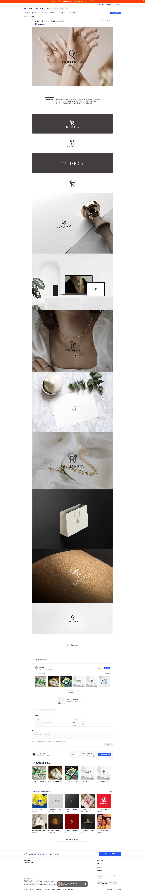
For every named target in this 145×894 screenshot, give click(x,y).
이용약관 (53, 889)
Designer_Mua (35, 832)
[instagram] (114, 889)
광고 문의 (59, 889)
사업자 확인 (47, 889)
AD (143, 0)
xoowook (50, 832)
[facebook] (111, 889)
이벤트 (99, 867)
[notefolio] (31, 4)
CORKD (49, 811)
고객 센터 (99, 870)
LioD (81, 832)
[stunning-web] (27, 878)
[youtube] (120, 889)
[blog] (108, 889)
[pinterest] (117, 889)
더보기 (110, 763)
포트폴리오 (26, 16)
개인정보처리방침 (39, 889)
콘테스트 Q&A (100, 864)
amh (65, 811)
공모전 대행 (70, 889)
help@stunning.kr (112, 875)
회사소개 (25, 889)
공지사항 (31, 889)
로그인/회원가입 (117, 4)
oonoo (65, 832)
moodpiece (34, 811)
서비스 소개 (99, 860)
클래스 (64, 889)
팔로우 (43, 24)
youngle (41, 667)
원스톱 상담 (73, 13)
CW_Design (83, 811)
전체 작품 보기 (107, 673)
